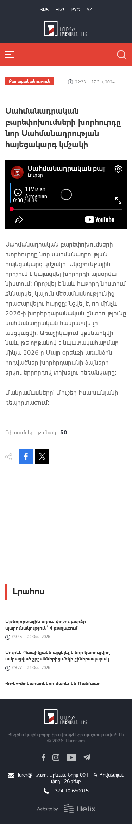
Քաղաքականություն (29, 81)
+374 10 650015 (70, 790)
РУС (75, 9)
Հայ (44, 9)
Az (89, 9)
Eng (60, 9)
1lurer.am (75, 740)
